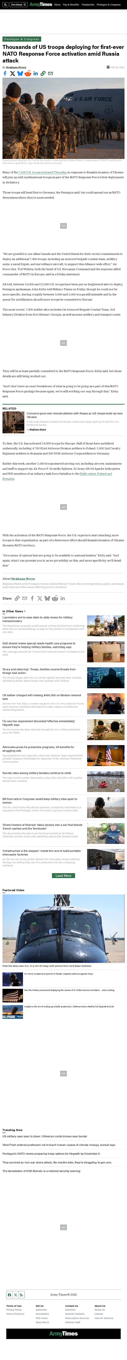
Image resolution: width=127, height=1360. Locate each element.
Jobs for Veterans (104, 1318)
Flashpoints (88, 4)
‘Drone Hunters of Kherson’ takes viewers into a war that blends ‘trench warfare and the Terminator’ (42, 826)
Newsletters (42, 1313)
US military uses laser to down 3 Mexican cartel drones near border (44, 1136)
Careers (99, 1313)
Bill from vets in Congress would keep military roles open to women (39, 800)
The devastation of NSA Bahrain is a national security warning (41, 1171)
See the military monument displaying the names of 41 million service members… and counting (69, 990)
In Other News (12, 611)
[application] (63, 928)
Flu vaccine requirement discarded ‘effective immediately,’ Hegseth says (38, 723)
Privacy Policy (13, 1309)
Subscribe (41, 1309)
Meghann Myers (16, 67)
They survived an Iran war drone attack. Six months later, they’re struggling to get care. (56, 1162)
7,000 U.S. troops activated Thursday (42, 172)
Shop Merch (42, 1322)
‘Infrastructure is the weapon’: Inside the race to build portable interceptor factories (41, 852)
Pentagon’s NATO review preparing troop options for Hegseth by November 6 (51, 1153)
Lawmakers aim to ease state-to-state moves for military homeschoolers (37, 619)
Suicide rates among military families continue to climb (36, 773)
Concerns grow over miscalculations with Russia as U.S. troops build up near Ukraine (75, 415)
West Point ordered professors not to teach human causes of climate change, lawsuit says (58, 1145)
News (57, 4)
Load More (63, 875)
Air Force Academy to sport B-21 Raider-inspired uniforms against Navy (58, 973)
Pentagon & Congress (109, 4)
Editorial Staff (72, 1322)
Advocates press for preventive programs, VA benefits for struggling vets (38, 749)
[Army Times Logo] (41, 4)
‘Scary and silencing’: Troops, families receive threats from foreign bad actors (39, 671)
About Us (100, 1309)
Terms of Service (15, 1313)
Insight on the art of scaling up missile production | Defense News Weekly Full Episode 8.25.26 (69, 1006)
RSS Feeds (42, 1318)
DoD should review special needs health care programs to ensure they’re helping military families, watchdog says (38, 645)
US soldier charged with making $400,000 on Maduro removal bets (41, 697)
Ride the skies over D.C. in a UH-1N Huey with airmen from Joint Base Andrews (46, 965)
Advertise (70, 1309)
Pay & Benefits (71, 4)
